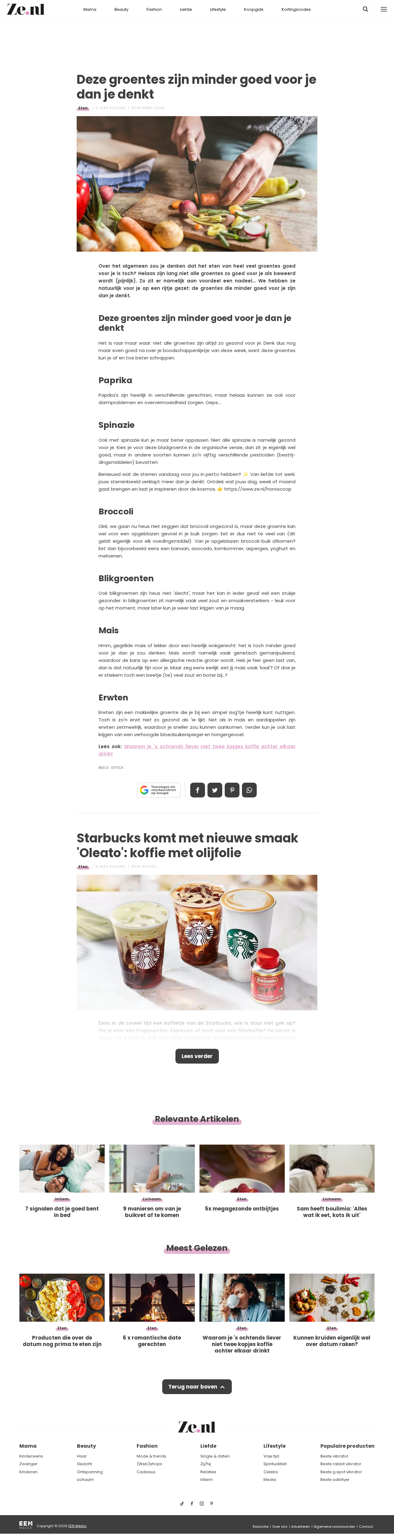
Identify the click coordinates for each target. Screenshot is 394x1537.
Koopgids (253, 9)
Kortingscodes (296, 9)
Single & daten (215, 1456)
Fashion (154, 9)
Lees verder (197, 1056)
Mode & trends (151, 1456)
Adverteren (300, 1526)
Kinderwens (31, 1456)
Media (269, 1479)
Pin (232, 790)
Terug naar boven (192, 1386)
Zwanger (28, 1464)
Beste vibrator (334, 1456)
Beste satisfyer (335, 1479)
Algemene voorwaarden (334, 1526)
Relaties (208, 1472)
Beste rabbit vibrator (340, 1464)
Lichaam (85, 1479)
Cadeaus (146, 1472)
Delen (197, 790)
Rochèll (150, 866)
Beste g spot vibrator (341, 1472)
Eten (83, 108)
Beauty (121, 9)
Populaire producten (347, 1446)
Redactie (260, 1526)
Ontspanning (90, 1472)
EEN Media (77, 1525)
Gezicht (84, 1464)
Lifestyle (218, 9)
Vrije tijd (271, 1456)
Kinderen (28, 1472)
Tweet (214, 790)
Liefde (186, 9)
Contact (366, 1526)
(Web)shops (149, 1464)
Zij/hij (205, 1464)
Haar (82, 1456)
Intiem (206, 1479)
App (249, 790)
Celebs (270, 1472)
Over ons (279, 1526)
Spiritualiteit (275, 1464)
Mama (89, 9)
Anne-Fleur (153, 108)
